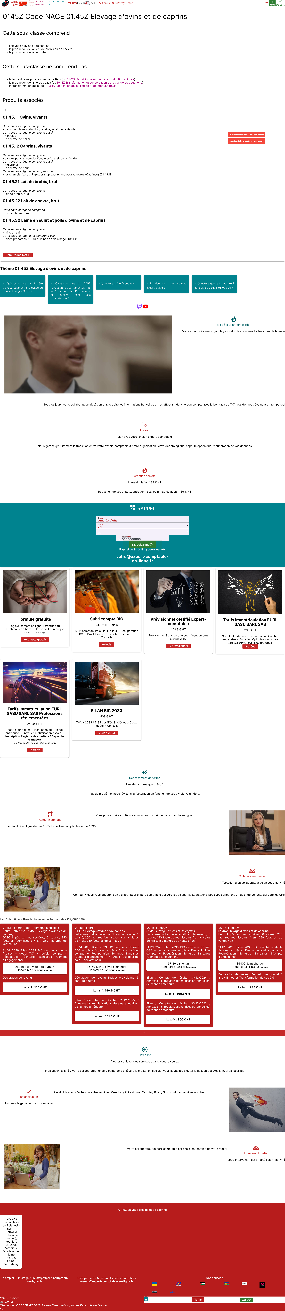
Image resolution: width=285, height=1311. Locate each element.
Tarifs (198, 1299)
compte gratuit (36, 639)
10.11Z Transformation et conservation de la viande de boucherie (99, 82)
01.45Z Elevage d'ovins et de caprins (35, 932)
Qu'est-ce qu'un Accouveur (117, 283)
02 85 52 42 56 (26, 1305)
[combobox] (142, 519)
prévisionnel (180, 645)
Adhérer (246, 1300)
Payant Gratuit (87, 3)
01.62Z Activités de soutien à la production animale (100, 79)
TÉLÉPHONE (126, 537)
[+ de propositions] (142, 1033)
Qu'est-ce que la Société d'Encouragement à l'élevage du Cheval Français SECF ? (23, 287)
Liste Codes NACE (17, 255)
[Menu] (266, 3)
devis (108, 644)
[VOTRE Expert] (146, 1299)
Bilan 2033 (108, 732)
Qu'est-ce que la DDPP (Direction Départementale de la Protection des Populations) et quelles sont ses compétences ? (71, 291)
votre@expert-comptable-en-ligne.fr (142, 558)
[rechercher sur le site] (1, 1309)
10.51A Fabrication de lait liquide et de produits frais (80, 85)
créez (251, 646)
